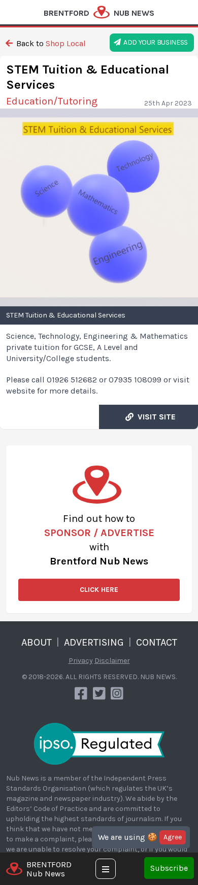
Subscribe (169, 868)
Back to (50, 43)
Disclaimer (112, 660)
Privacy (81, 660)
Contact (156, 642)
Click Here (99, 589)
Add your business (154, 42)
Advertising (94, 642)
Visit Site (155, 416)
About (36, 642)
